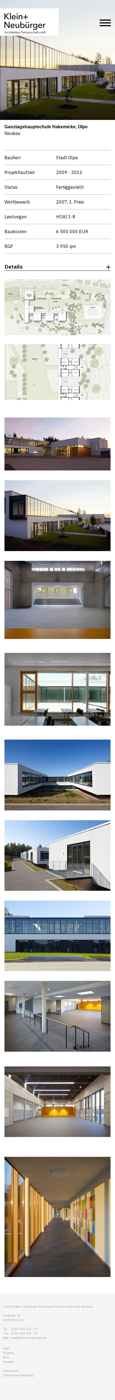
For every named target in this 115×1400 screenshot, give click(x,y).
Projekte (8, 1353)
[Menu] (105, 23)
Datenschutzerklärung (18, 1375)
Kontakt (8, 1361)
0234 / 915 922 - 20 (24, 1333)
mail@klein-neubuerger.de (28, 1337)
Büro (6, 1357)
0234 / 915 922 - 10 (24, 1329)
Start (6, 1348)
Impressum (10, 1370)
